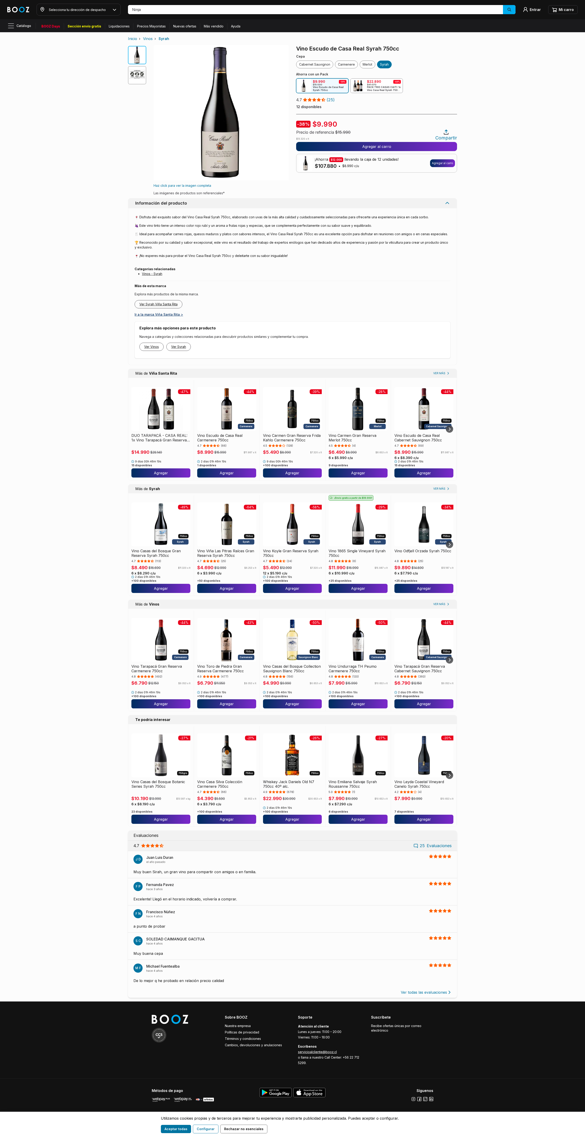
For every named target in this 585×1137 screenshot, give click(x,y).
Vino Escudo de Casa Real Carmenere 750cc (219, 437)
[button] (322, 9)
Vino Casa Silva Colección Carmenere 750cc (219, 784)
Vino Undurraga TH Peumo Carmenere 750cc (353, 668)
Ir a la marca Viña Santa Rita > (159, 314)
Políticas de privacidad (242, 1032)
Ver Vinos (151, 347)
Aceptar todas (176, 1129)
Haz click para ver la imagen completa (182, 185)
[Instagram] (413, 1099)
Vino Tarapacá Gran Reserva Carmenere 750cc (156, 668)
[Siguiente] (449, 429)
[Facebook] (419, 1099)
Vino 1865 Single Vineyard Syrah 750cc (357, 553)
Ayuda (235, 26)
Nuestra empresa (238, 1026)
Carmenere (346, 64)
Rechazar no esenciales (243, 1129)
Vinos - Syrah (152, 274)
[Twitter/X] (425, 1099)
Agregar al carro (376, 146)
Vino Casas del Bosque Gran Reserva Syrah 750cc (156, 553)
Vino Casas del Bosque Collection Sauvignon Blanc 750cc (292, 668)
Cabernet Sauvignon (314, 64)
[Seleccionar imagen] (137, 55)
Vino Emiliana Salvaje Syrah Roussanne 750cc (353, 784)
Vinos (148, 38)
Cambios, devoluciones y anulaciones (253, 1045)
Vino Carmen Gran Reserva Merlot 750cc (352, 437)
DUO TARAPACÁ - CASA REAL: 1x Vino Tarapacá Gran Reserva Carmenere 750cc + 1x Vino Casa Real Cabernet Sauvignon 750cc (160, 437)
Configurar (206, 1129)
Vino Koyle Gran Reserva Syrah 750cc (290, 553)
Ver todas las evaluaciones (424, 992)
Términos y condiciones (243, 1039)
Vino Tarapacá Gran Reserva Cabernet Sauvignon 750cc (419, 668)
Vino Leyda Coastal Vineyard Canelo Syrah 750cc (419, 784)
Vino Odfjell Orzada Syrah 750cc (422, 551)
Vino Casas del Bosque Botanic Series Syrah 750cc (158, 784)
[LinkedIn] (431, 1099)
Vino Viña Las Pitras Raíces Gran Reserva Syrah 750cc (225, 553)
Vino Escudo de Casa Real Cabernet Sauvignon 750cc (418, 437)
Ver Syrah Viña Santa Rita (158, 304)
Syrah (164, 38)
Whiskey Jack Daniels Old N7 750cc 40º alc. (288, 784)
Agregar (161, 473)
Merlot (367, 64)
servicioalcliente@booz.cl (317, 1052)
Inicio (132, 38)
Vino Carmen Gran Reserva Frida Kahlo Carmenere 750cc (292, 437)
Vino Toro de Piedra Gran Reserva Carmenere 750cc (220, 668)
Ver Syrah (178, 347)
